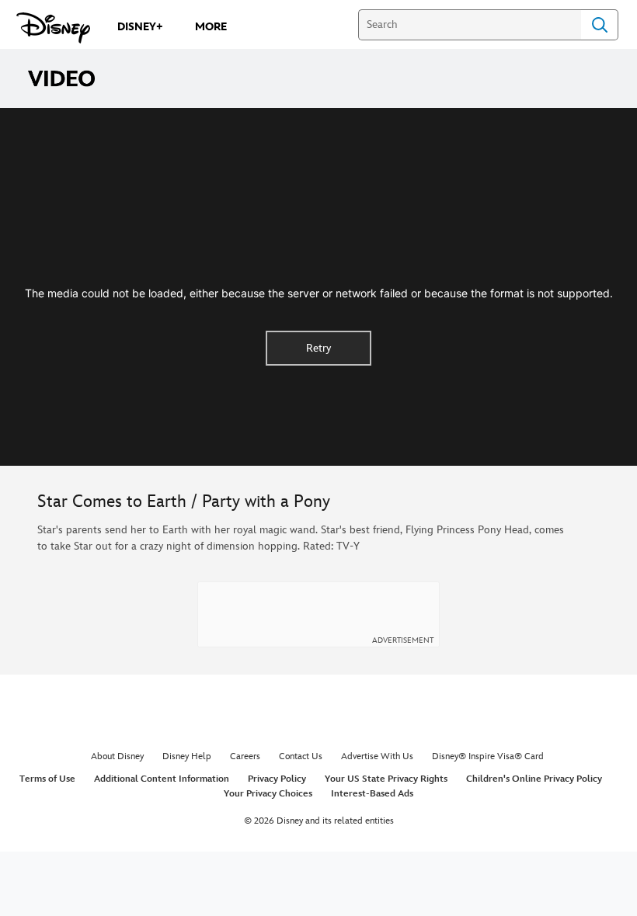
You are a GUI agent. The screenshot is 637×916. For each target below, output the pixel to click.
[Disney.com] (53, 27)
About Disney (117, 756)
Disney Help (186, 756)
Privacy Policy (277, 779)
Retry (318, 348)
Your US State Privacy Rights (386, 779)
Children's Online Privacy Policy (534, 779)
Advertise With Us (377, 756)
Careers (245, 756)
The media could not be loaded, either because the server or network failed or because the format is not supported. (319, 293)
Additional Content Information (161, 779)
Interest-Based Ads (372, 794)
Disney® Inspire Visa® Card (488, 756)
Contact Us (300, 756)
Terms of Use (47, 779)
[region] (318, 287)
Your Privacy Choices (268, 794)
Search (599, 24)
